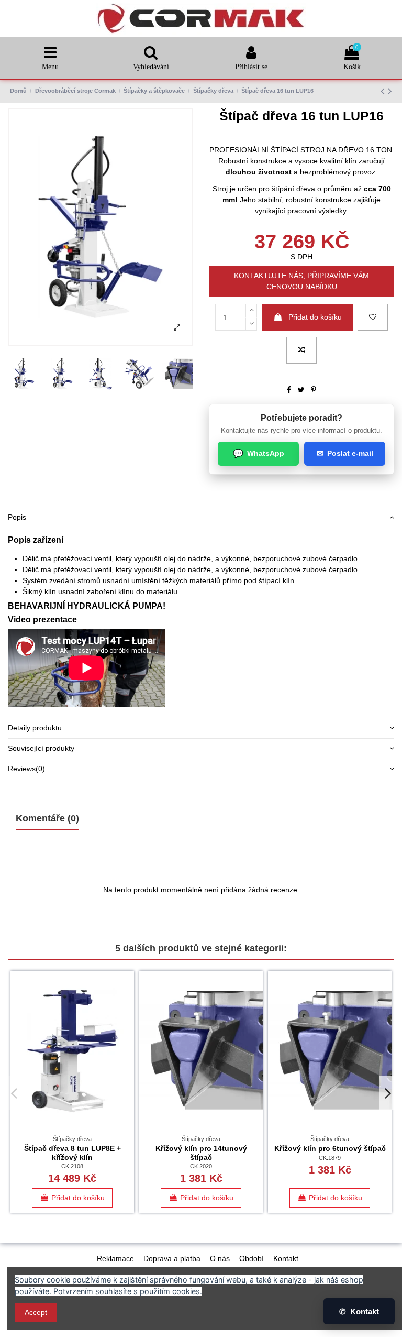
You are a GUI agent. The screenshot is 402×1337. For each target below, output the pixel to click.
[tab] (201, 518)
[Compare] (126, 1004)
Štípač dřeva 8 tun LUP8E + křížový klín (72, 1152)
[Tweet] (301, 390)
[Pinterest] (313, 390)
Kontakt (285, 1258)
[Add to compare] (301, 350)
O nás (220, 1258)
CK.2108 (72, 1166)
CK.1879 (330, 1158)
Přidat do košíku (315, 317)
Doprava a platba (171, 1258)
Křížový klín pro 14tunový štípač (201, 1152)
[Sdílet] (289, 390)
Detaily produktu (35, 728)
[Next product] (390, 91)
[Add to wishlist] (373, 317)
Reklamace (115, 1258)
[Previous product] (384, 91)
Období (251, 1258)
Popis (17, 517)
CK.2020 (201, 1166)
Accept (36, 1312)
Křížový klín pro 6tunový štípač (330, 1148)
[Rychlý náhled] (126, 1023)
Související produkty (41, 748)
